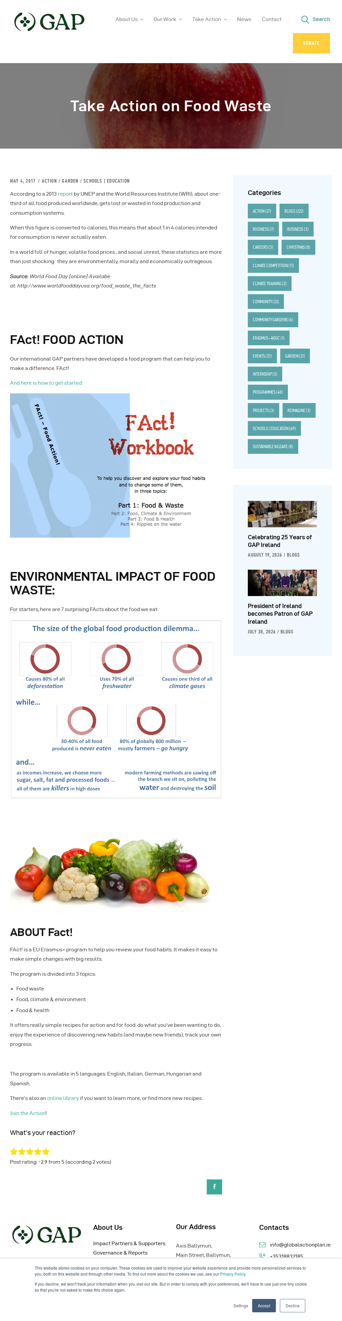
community (266, 301)
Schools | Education (106, 181)
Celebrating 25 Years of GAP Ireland (280, 541)
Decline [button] (293, 1305)
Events (262, 356)
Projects (263, 410)
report (65, 194)
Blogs (294, 211)
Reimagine (299, 410)
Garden (70, 181)
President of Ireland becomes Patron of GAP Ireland (280, 614)
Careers (263, 247)
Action (49, 181)
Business (263, 229)
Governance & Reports (120, 1253)
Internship (265, 374)
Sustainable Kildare (273, 446)
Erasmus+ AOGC (269, 338)
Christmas (298, 247)
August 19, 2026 (265, 555)
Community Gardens (273, 319)
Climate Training (270, 283)
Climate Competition (273, 265)
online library (63, 1098)
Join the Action (27, 1113)
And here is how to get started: (46, 383)
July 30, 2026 (262, 631)
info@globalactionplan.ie (300, 1245)
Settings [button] (240, 1305)
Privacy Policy (232, 1274)
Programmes (268, 392)
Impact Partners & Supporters (129, 1243)
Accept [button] (264, 1305)
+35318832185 (286, 1256)
